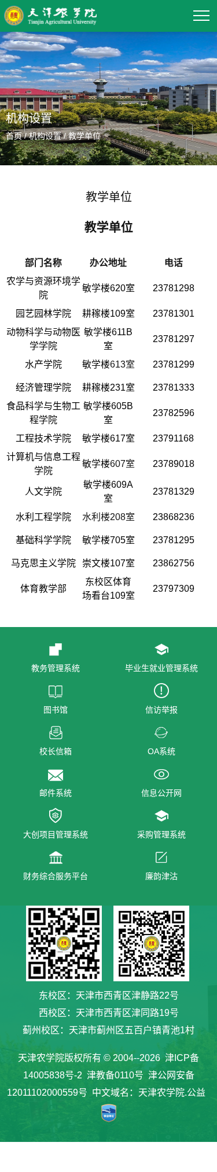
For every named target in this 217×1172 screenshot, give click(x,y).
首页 (14, 135)
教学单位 (84, 135)
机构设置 (45, 135)
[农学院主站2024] (50, 9)
